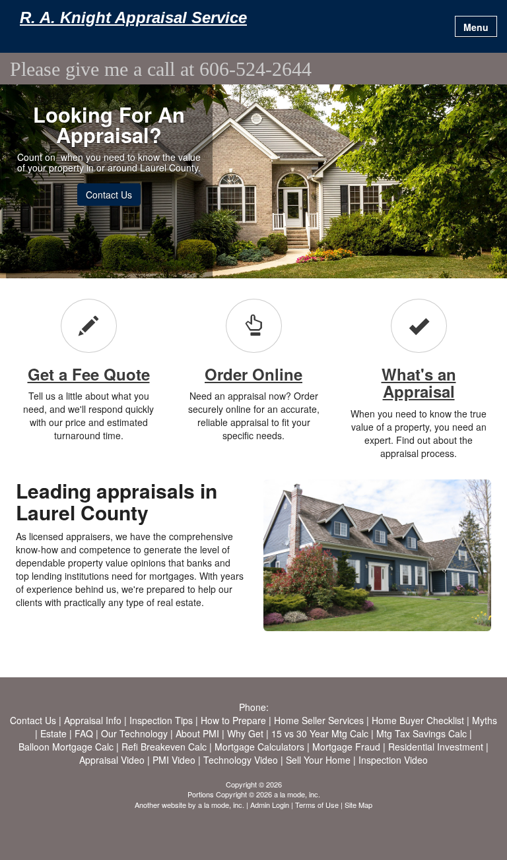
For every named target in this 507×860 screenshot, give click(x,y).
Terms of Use (317, 804)
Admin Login (269, 804)
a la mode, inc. (221, 804)
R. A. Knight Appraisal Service (133, 18)
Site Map (358, 804)
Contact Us (109, 194)
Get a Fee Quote (89, 374)
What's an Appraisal (419, 382)
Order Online (253, 374)
